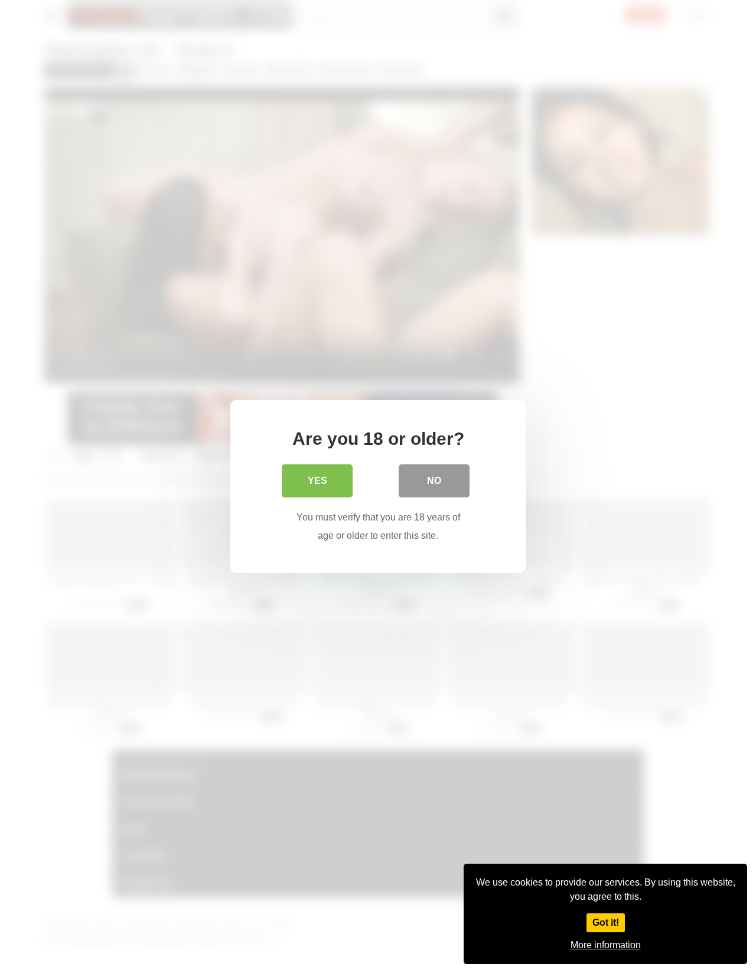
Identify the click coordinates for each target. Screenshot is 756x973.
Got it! (605, 922)
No (434, 481)
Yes (317, 481)
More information (606, 945)
